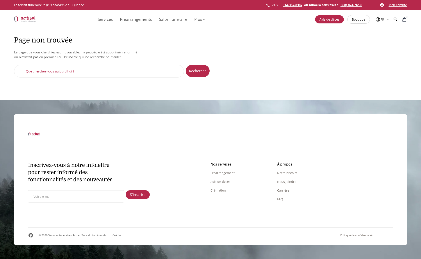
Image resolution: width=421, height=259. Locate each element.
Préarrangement (222, 173)
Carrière (283, 190)
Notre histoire (287, 173)
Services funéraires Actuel (64, 235)
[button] (395, 19)
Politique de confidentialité (356, 235)
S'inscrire (137, 194)
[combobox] (99, 71)
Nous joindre (286, 182)
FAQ (280, 199)
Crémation (218, 190)
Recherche (198, 71)
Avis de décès (329, 19)
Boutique (358, 19)
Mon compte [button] (398, 5)
